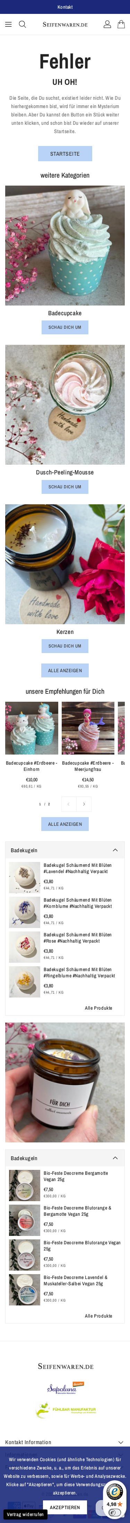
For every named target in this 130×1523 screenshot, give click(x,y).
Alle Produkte (98, 1008)
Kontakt (65, 7)
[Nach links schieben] (69, 804)
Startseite (65, 153)
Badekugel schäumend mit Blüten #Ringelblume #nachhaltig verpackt (79, 972)
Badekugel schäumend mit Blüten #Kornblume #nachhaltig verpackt (78, 903)
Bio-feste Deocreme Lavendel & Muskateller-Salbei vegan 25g (75, 1280)
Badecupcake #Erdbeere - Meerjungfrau (88, 766)
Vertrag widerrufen (25, 1514)
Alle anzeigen (65, 670)
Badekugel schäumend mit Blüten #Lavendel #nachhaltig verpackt (78, 868)
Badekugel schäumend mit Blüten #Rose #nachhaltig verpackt (78, 937)
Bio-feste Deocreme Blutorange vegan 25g (82, 1245)
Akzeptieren (65, 1507)
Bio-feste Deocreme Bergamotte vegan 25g (76, 1176)
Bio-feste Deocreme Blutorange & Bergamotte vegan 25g (78, 1211)
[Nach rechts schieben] (84, 804)
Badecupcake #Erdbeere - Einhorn (32, 766)
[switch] (115, 1512)
